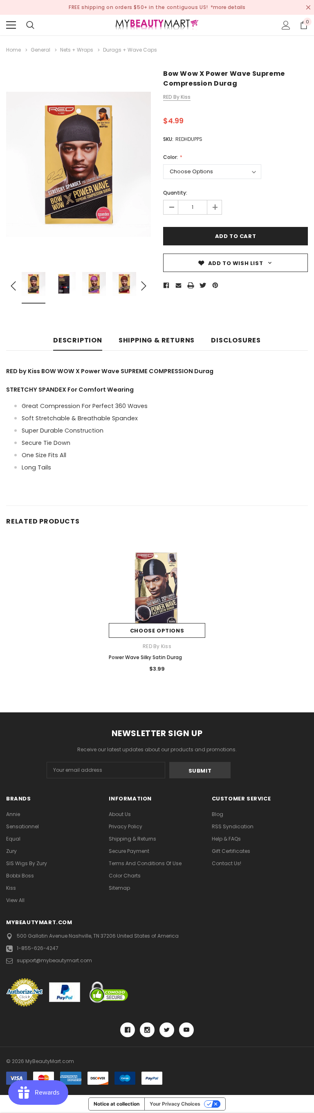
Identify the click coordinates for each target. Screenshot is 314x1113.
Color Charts (125, 875)
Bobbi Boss (20, 875)
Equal (13, 838)
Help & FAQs (226, 838)
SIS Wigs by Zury (26, 863)
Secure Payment (129, 851)
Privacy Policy (125, 826)
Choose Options (157, 631)
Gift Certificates (231, 851)
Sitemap (119, 887)
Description (77, 340)
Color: (171, 157)
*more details (228, 7)
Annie (13, 814)
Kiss (11, 887)
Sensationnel (22, 826)
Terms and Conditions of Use (145, 863)
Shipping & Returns (157, 340)
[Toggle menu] (11, 25)
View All (15, 900)
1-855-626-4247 (37, 948)
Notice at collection (116, 1104)
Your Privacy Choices (175, 1104)
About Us (120, 814)
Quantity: (175, 192)
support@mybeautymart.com (54, 960)
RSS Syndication (232, 826)
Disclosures (236, 340)
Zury (11, 851)
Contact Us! (226, 863)
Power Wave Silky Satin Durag (145, 657)
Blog (217, 814)
